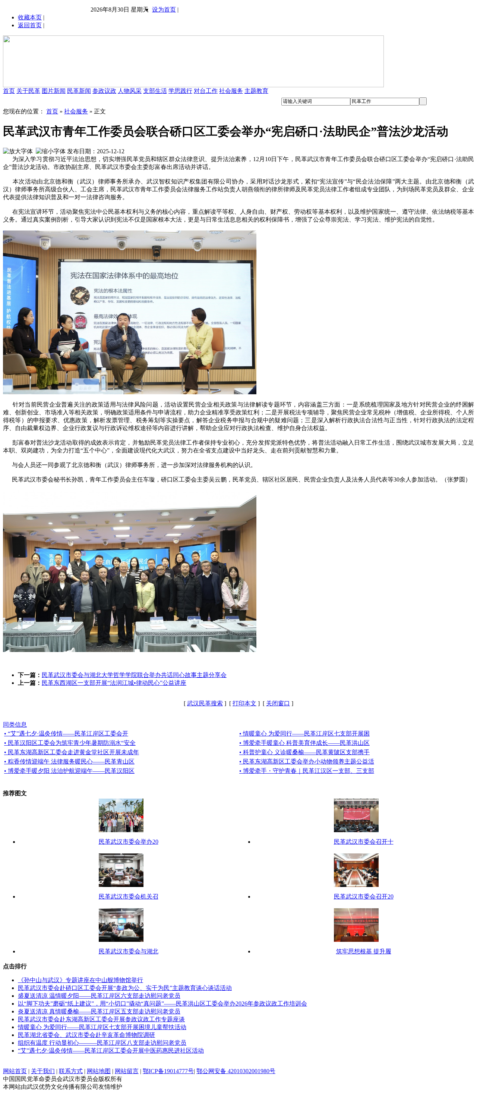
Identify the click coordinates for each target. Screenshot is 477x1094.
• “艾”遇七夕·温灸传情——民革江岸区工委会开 (66, 733)
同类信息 (15, 724)
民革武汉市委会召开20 (364, 896)
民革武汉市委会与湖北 (128, 951)
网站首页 (15, 1071)
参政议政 (104, 91)
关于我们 (43, 1071)
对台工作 (206, 91)
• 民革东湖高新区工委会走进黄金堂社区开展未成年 (71, 752)
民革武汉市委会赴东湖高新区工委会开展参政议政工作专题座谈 (101, 1019)
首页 (9, 91)
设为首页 (164, 9)
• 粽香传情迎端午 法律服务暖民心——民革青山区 (69, 761)
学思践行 (180, 91)
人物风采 (130, 91)
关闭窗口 (278, 703)
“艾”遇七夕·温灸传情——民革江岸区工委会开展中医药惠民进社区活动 (111, 1050)
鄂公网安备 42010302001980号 (235, 1071)
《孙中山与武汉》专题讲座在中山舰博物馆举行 (80, 980)
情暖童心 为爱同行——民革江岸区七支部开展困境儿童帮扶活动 (102, 1027)
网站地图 (99, 1071)
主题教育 (256, 91)
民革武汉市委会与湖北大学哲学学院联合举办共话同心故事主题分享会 (134, 675)
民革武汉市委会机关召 (128, 896)
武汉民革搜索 (205, 703)
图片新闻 (54, 91)
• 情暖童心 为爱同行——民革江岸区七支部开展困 (304, 733)
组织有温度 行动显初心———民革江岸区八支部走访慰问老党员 (102, 1043)
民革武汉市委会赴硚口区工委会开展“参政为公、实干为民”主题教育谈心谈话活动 (125, 988)
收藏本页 (30, 17)
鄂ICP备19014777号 (168, 1071)
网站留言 (127, 1071)
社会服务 (231, 91)
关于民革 (28, 91)
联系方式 (71, 1071)
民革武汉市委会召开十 (364, 841)
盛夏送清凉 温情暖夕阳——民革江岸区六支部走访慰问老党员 (99, 996)
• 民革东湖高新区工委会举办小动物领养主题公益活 (306, 761)
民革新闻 (79, 91)
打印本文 (244, 703)
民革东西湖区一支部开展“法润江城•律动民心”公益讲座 (114, 683)
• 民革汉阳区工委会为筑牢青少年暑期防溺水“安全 (70, 743)
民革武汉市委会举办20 (128, 841)
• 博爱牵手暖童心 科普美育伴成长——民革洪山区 (304, 743)
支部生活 (155, 91)
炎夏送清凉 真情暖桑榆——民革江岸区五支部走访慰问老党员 (99, 1011)
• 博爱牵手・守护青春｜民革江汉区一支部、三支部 (306, 771)
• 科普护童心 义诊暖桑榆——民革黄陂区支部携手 (304, 752)
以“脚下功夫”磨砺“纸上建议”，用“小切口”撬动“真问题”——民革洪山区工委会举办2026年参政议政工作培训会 (162, 1003)
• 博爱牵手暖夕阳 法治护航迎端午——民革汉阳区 (69, 771)
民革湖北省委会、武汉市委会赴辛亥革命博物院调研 (86, 1035)
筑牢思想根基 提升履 (363, 951)
